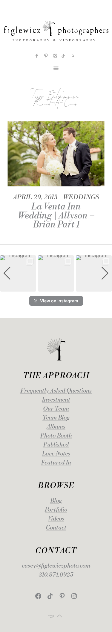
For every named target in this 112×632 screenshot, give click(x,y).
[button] (56, 287)
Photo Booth (56, 436)
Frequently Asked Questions (56, 391)
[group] (18, 273)
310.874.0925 (56, 575)
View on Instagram (59, 300)
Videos (56, 519)
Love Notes (56, 454)
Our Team (56, 409)
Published (56, 445)
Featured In (56, 463)
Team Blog (56, 418)
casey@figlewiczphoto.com (56, 566)
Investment (56, 400)
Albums (56, 427)
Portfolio (56, 510)
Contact (56, 528)
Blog (56, 501)
